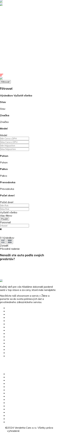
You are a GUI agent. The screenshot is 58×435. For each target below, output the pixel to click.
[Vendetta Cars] (9, 1)
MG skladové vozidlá (12, 17)
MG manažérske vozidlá (14, 20)
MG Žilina (5, 8)
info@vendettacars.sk (12, 364)
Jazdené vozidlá (9, 24)
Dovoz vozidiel (15, 330)
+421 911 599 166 (11, 361)
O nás (9, 346)
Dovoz (4, 49)
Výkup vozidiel (8, 56)
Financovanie (7, 52)
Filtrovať (5, 82)
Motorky (5, 33)
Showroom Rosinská (12, 62)
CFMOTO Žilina (8, 11)
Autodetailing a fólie (11, 46)
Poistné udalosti (9, 43)
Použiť (4, 219)
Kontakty (5, 72)
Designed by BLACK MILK (36, 430)
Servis (3, 40)
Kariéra (4, 68)
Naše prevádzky (9, 59)
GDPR (10, 355)
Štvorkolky (6, 30)
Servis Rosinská (9, 65)
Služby (4, 36)
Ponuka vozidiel (9, 14)
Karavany (5, 27)
